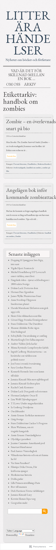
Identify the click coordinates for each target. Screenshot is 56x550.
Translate (29, 535)
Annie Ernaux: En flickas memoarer (28, 415)
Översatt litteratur (19, 164)
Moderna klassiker (44, 164)
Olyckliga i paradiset (21, 439)
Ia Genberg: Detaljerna (22, 407)
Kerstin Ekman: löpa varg (23, 498)
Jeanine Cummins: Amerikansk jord (28, 443)
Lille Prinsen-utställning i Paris (25, 483)
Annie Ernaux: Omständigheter (26, 435)
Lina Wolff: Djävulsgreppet (24, 399)
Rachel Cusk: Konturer (22, 387)
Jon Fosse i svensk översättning (26, 363)
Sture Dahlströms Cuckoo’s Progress (29, 423)
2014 (8, 136)
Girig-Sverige (17, 419)
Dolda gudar (17, 479)
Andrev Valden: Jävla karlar (24, 343)
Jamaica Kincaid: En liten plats (25, 383)
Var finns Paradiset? (20, 463)
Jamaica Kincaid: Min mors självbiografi (30, 379)
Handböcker (32, 164)
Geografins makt (19, 502)
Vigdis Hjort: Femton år (22, 268)
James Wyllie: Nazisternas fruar (26, 296)
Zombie (18, 236)
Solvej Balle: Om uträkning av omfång (29, 335)
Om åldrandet (18, 411)
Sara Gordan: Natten (21, 367)
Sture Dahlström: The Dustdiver (27, 323)
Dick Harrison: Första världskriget (27, 491)
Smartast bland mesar (21, 447)
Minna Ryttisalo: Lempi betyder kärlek (30, 347)
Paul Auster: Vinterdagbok (24, 451)
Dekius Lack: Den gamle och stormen (29, 391)
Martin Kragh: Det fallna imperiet (27, 339)
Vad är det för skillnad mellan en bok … (26, 75)
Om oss (13, 84)
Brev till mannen (19, 486)
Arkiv (30, 84)
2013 (8, 205)
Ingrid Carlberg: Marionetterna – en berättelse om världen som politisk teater (28, 355)
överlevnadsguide (20, 167)
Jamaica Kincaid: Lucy (21, 494)
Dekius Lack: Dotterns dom (24, 288)
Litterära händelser (28, 32)
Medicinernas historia (21, 475)
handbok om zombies (34, 167)
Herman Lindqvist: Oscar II (24, 395)
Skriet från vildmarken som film (26, 316)
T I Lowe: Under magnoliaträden (27, 403)
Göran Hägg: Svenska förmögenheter (29, 319)
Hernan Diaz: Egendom (22, 292)
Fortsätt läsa (11, 156)
